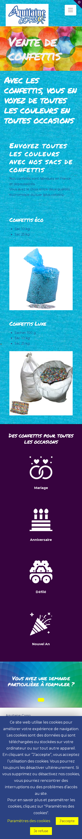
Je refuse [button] (41, 831)
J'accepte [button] (67, 821)
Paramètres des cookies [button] (28, 821)
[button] (70, 10)
